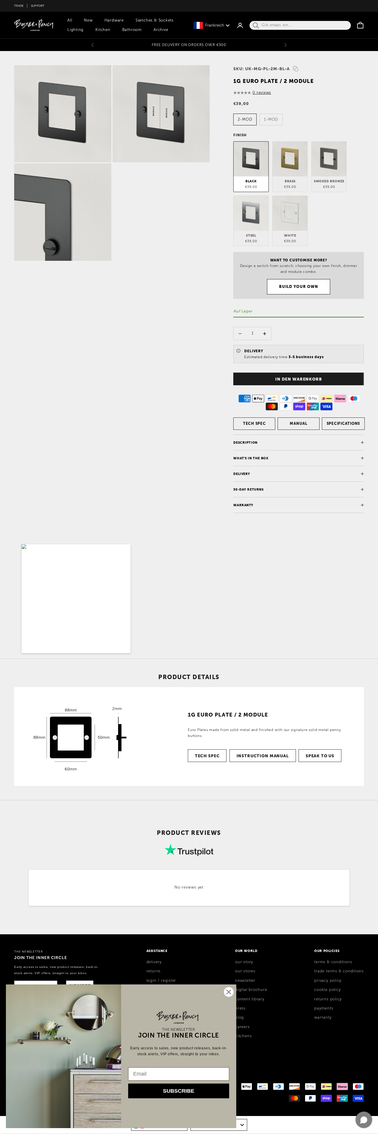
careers (242, 1027)
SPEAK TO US (320, 755)
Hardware (114, 20)
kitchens (243, 1036)
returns (153, 971)
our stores (245, 971)
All (69, 20)
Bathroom (132, 30)
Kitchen (102, 30)
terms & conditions (333, 962)
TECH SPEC (254, 423)
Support (38, 5)
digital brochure (251, 990)
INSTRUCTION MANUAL (263, 755)
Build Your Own (298, 286)
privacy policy (327, 981)
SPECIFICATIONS (343, 423)
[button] (76, 598)
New (88, 20)
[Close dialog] (229, 992)
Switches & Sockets (155, 20)
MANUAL (298, 423)
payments (323, 1008)
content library (249, 999)
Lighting (75, 30)
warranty (322, 1017)
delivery (154, 962)
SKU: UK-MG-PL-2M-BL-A (261, 68)
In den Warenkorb (298, 379)
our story (244, 962)
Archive (161, 30)
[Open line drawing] (84, 736)
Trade (19, 5)
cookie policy (327, 990)
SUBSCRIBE (178, 1091)
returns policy (328, 999)
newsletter (245, 981)
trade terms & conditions (339, 971)
